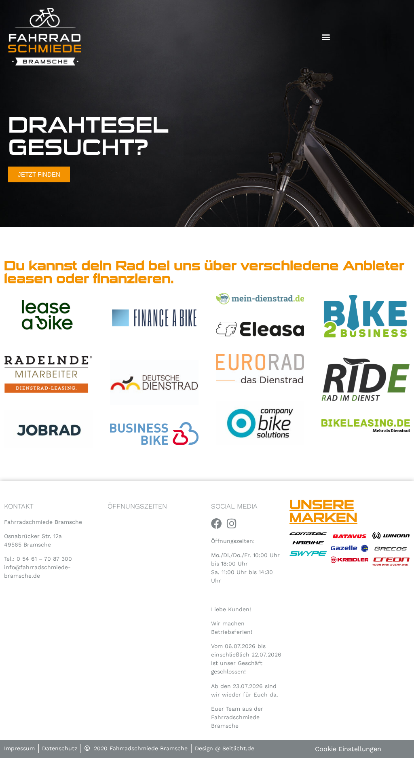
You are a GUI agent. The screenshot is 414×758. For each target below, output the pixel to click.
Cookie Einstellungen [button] (348, 749)
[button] (326, 36)
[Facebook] (216, 523)
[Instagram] (231, 523)
